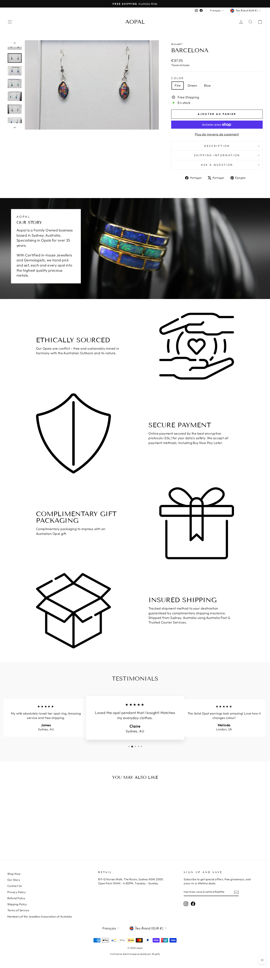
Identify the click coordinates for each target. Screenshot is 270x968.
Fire (178, 85)
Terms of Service (18, 910)
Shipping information (217, 155)
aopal (135, 22)
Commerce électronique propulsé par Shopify (135, 953)
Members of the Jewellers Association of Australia (39, 916)
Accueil (176, 44)
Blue (207, 85)
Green (192, 85)
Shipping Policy (17, 904)
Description (217, 146)
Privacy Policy (16, 892)
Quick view (38, 825)
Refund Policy (16, 898)
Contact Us (14, 886)
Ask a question (217, 164)
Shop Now (14, 873)
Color (177, 78)
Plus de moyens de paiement (217, 134)
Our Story (13, 880)
